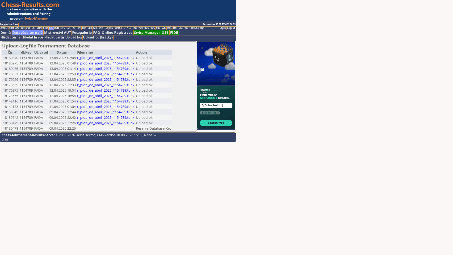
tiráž (5, 139)
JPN (111, 28)
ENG (62, 28)
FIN (79, 28)
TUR (175, 28)
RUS (153, 28)
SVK (164, 28)
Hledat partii (54, 37)
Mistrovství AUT (57, 32)
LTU (123, 28)
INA (101, 28)
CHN (39, 28)
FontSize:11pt (196, 28)
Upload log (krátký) (98, 37)
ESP (68, 28)
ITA (106, 28)
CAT (33, 28)
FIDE (174, 32)
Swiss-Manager (147, 32)
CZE (51, 28)
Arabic (4, 28)
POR (140, 28)
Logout (231, 28)
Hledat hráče (33, 37)
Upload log (73, 37)
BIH (23, 28)
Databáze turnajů (27, 32)
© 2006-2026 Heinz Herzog (75, 135)
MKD (117, 28)
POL (135, 28)
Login (223, 28)
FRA (84, 28)
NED (129, 28)
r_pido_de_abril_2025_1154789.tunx (105, 57)
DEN (56, 28)
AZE (17, 28)
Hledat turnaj (10, 37)
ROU (146, 28)
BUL (28, 28)
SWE (169, 28)
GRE (95, 28)
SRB (158, 28)
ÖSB (165, 32)
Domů (5, 32)
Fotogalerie (82, 32)
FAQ (96, 32)
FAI (73, 28)
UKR (181, 28)
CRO (45, 28)
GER (90, 28)
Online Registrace (117, 32)
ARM (11, 28)
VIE (186, 28)
